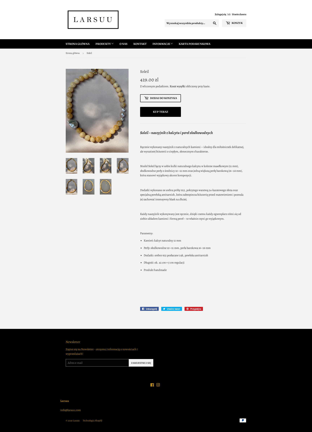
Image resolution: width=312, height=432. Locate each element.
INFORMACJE (162, 44)
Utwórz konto (239, 14)
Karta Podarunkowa (194, 44)
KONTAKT (140, 44)
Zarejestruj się (141, 363)
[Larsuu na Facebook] (152, 385)
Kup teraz (160, 111)
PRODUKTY (103, 44)
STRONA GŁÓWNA (78, 44)
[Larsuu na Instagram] (158, 385)
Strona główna (73, 53)
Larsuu (76, 420)
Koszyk (237, 23)
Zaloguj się (220, 14)
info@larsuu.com (70, 410)
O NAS (123, 44)
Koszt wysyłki (177, 86)
